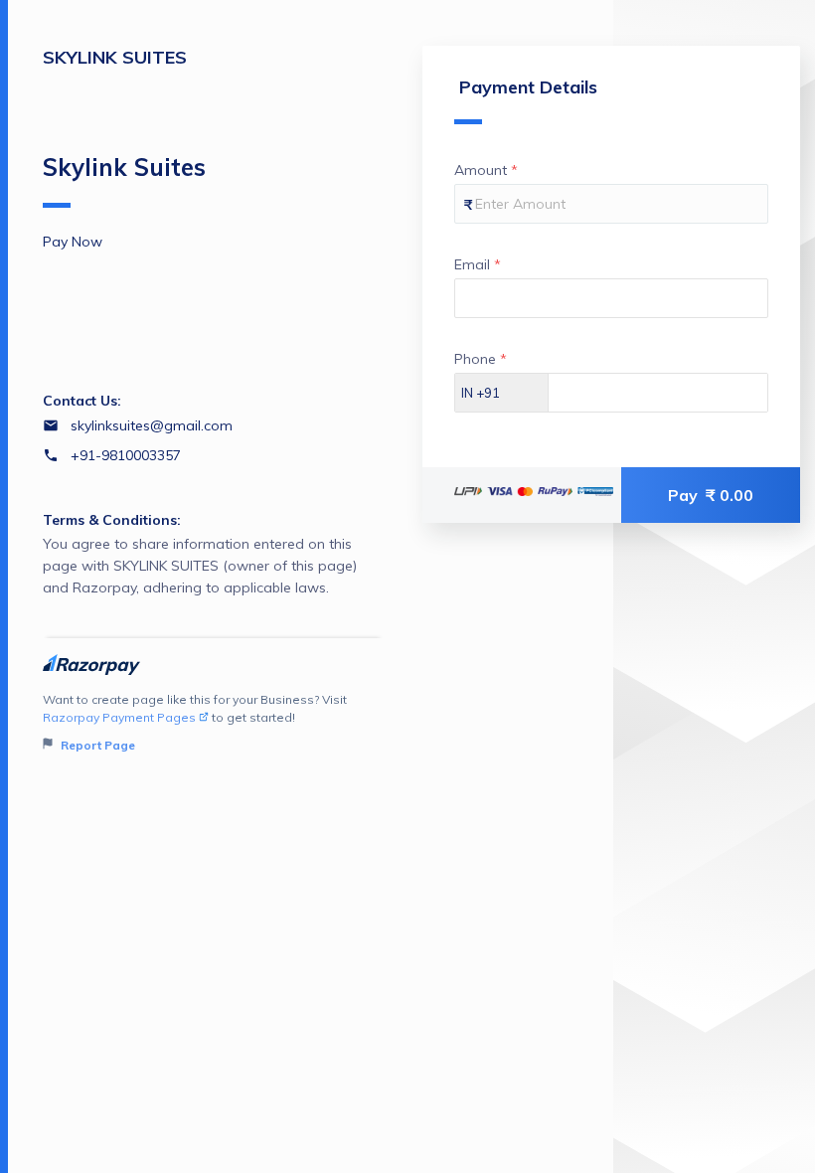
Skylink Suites (124, 167)
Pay (710, 495)
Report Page (96, 745)
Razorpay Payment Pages (119, 717)
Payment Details (528, 87)
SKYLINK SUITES (115, 57)
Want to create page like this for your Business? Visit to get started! (195, 722)
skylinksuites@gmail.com (152, 425)
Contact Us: (82, 401)
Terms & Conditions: (112, 520)
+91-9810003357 (126, 455)
